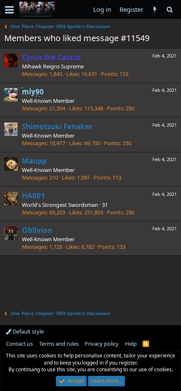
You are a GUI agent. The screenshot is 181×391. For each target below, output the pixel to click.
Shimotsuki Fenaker (57, 126)
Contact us (19, 343)
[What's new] (154, 9)
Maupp (34, 161)
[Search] (169, 9)
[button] (9, 9)
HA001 (33, 196)
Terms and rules (59, 343)
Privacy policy (102, 343)
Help (131, 343)
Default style (27, 331)
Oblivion (37, 230)
